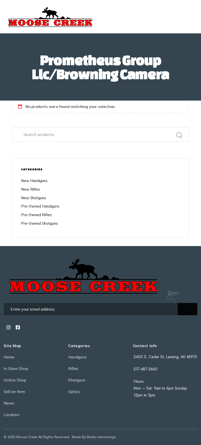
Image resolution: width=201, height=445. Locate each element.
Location (11, 414)
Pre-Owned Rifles (36, 214)
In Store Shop (16, 368)
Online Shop (15, 380)
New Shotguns (33, 198)
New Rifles (30, 189)
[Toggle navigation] (164, 16)
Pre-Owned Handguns (40, 206)
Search (179, 135)
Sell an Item (14, 391)
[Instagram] (8, 327)
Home (9, 356)
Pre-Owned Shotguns (39, 223)
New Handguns (34, 180)
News (9, 403)
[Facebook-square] (17, 327)
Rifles (73, 368)
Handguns (77, 356)
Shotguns (76, 380)
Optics (74, 391)
